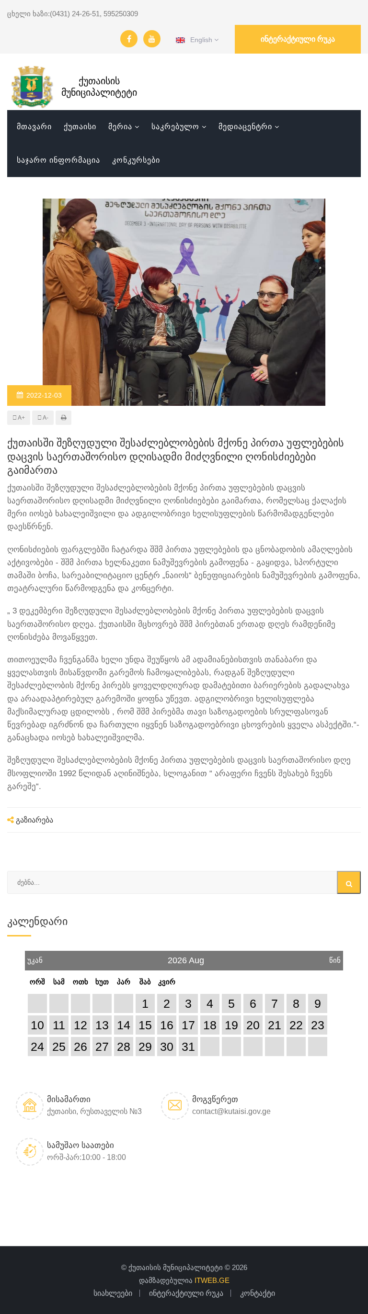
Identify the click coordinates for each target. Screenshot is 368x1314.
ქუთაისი (80, 126)
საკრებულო (175, 126)
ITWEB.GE (212, 1280)
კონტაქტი (257, 1293)
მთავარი (34, 126)
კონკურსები (136, 160)
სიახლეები (112, 1293)
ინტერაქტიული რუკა (298, 39)
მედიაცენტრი (245, 126)
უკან (35, 957)
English (199, 40)
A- (45, 417)
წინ (335, 957)
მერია (120, 126)
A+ (21, 417)
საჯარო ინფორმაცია (58, 160)
